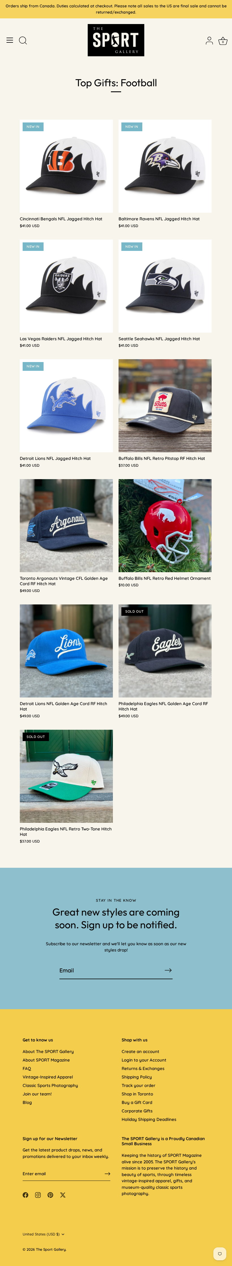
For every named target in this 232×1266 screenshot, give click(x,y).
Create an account (140, 1051)
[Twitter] (63, 1194)
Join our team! (37, 1094)
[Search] (23, 41)
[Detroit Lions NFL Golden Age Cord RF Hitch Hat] (66, 650)
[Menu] (10, 40)
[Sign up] (107, 1174)
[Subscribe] (168, 970)
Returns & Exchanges (143, 1068)
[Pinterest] (50, 1194)
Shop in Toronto (137, 1094)
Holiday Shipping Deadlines (149, 1119)
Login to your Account (144, 1060)
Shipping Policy (137, 1077)
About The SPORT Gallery (48, 1051)
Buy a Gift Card (137, 1102)
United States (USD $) (41, 1234)
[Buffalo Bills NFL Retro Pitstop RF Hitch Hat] (165, 405)
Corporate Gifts (137, 1111)
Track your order (138, 1085)
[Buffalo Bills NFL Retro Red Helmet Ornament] (165, 525)
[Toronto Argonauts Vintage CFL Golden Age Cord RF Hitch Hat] (66, 525)
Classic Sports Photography (50, 1085)
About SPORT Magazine (46, 1060)
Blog (27, 1102)
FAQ (27, 1068)
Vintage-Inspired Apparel (48, 1077)
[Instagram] (38, 1194)
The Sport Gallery (51, 1249)
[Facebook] (25, 1194)
